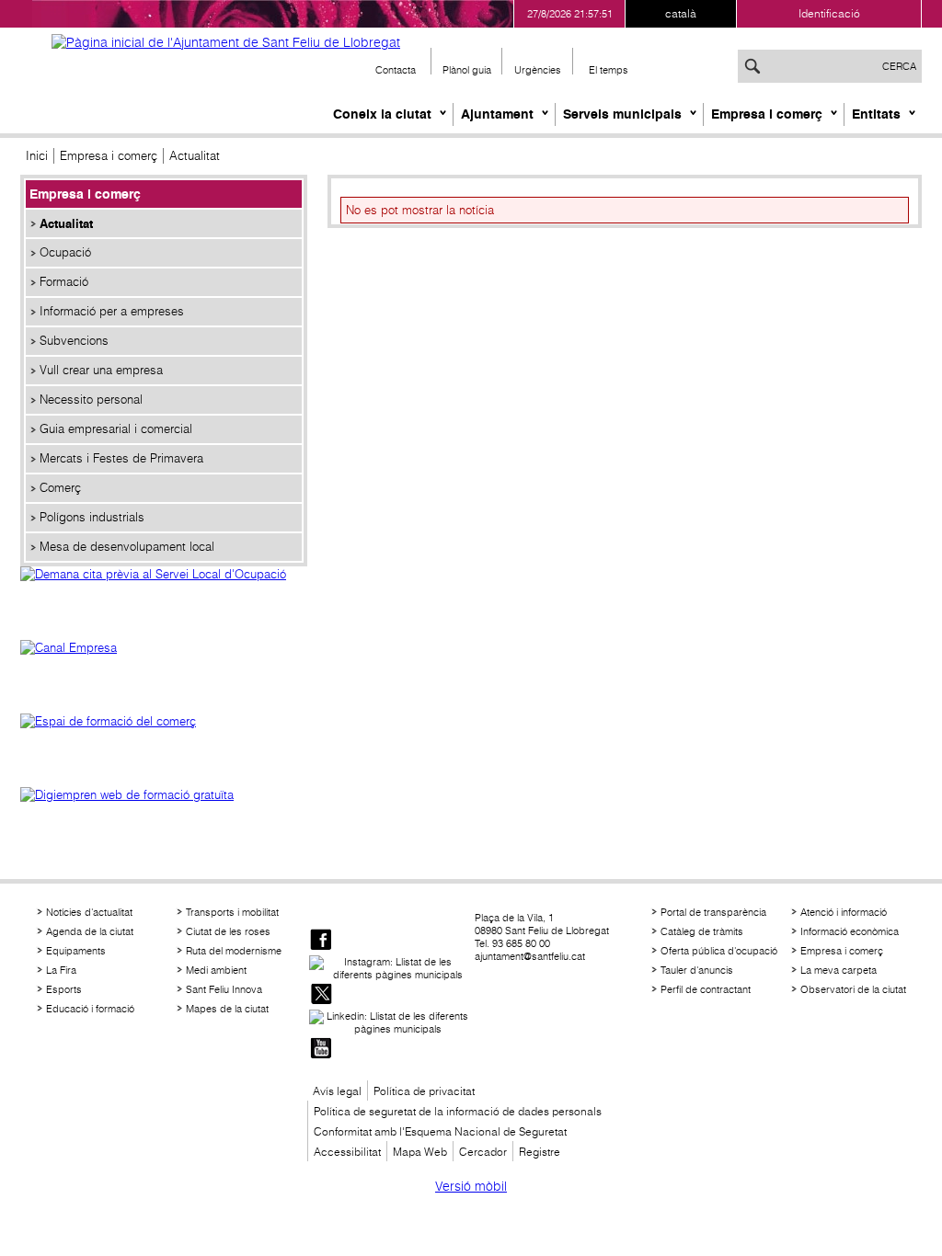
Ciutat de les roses (228, 931)
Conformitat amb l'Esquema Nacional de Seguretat (440, 1131)
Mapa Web (420, 1152)
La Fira (61, 970)
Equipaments (76, 950)
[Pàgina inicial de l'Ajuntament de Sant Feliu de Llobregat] (226, 42)
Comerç (60, 488)
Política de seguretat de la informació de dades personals (458, 1111)
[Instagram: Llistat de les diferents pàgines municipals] (390, 968)
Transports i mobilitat (232, 912)
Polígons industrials (92, 517)
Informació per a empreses (112, 311)
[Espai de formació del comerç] (163, 741)
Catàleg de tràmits (702, 931)
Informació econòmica (849, 931)
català (680, 13)
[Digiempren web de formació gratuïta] (163, 814)
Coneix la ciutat (382, 114)
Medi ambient (216, 970)
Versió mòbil (471, 1186)
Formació (64, 282)
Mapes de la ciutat (227, 1008)
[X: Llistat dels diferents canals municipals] (321, 995)
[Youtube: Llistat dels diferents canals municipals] (321, 1049)
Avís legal (337, 1091)
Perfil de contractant (706, 989)
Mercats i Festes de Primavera (121, 458)
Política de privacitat (424, 1091)
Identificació (829, 13)
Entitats (876, 114)
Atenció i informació (843, 912)
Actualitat (66, 223)
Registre (539, 1152)
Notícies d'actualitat (89, 912)
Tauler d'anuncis (697, 970)
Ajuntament (497, 114)
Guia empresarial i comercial (116, 429)
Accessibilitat (347, 1152)
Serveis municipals (622, 114)
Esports (64, 989)
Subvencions (74, 340)
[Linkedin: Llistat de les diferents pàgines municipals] (390, 1022)
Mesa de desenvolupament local (127, 546)
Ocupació (65, 252)
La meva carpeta (838, 970)
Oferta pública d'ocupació (719, 950)
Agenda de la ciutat (89, 931)
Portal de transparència (713, 912)
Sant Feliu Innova (224, 989)
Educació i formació (90, 1008)
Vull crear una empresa (101, 370)
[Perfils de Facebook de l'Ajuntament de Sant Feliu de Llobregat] (321, 941)
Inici (37, 156)
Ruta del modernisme (233, 950)
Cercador (483, 1152)
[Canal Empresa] (163, 667)
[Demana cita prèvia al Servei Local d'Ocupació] (163, 594)
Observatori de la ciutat (853, 989)
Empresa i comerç (766, 114)
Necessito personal (91, 399)
